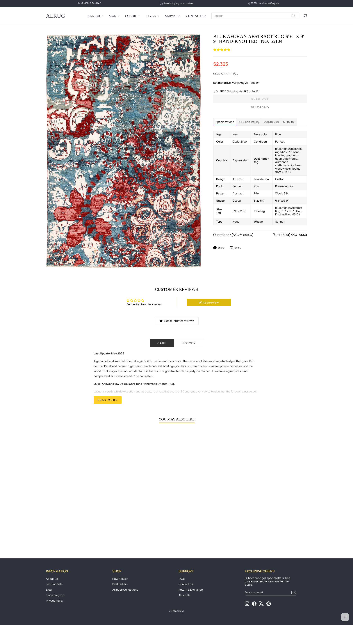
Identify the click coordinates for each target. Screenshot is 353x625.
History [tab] (188, 343)
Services (172, 16)
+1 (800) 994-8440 (291, 234)
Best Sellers (120, 584)
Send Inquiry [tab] (251, 122)
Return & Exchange (191, 590)
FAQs (182, 579)
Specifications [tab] (225, 122)
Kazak (108, 366)
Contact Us (196, 16)
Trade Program (55, 595)
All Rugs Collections (125, 590)
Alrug (55, 16)
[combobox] (255, 16)
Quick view (77, 519)
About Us (52, 579)
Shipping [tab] (289, 122)
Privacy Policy (54, 601)
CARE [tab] (162, 343)
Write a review (209, 302)
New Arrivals (120, 579)
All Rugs (95, 16)
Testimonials (54, 584)
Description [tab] (271, 122)
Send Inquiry (262, 107)
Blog (49, 590)
